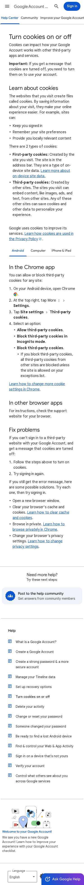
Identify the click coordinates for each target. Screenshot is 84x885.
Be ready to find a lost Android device (44, 736)
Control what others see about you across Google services (42, 778)
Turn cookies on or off (33, 697)
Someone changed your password (41, 726)
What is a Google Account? (36, 642)
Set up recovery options (34, 687)
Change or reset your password (39, 716)
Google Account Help (32, 6)
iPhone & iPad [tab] (61, 251)
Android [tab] (18, 251)
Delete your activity (30, 707)
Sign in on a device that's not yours (42, 756)
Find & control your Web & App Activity (44, 746)
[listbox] (22, 877)
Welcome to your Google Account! (27, 832)
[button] (7, 6)
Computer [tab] (38, 251)
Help (12, 630)
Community (29, 18)
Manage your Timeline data (35, 677)
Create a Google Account (35, 652)
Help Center (10, 18)
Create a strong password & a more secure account (42, 664)
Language (18, 870)
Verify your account (30, 766)
